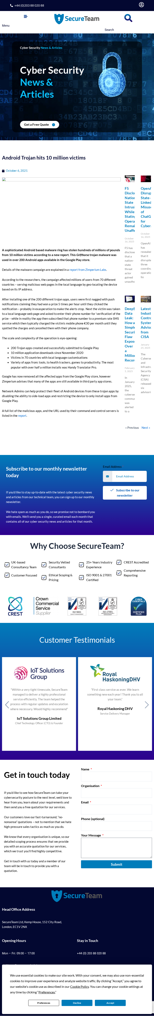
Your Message (91, 835)
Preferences (43, 1002)
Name (85, 769)
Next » (146, 427)
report (22, 415)
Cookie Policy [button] (79, 986)
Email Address (113, 466)
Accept (110, 1002)
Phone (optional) (92, 819)
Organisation (90, 786)
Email (85, 802)
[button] (25, 16)
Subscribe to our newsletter (128, 492)
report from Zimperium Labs (87, 269)
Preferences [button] (46, 992)
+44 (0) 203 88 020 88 (91, 953)
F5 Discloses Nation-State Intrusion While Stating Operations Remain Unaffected (134, 209)
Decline (77, 1002)
